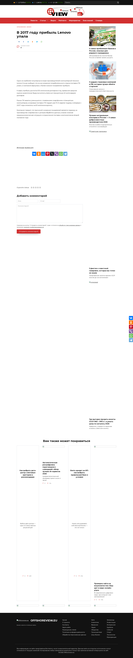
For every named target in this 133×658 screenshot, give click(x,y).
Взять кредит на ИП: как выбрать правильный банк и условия (79, 473)
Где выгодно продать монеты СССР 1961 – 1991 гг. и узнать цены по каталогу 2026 (102, 421)
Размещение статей (69, 630)
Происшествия (96, 632)
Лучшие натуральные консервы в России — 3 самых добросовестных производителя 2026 (102, 118)
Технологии (111, 635)
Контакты (65, 625)
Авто (93, 620)
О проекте (66, 622)
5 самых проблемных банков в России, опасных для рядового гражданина (102, 51)
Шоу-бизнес (95, 635)
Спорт (109, 632)
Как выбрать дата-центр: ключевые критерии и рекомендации (28, 473)
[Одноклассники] (39, 154)
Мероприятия (74, 20)
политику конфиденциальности (34, 227)
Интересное (111, 625)
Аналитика (95, 622)
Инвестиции (111, 622)
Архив (64, 620)
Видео (53, 20)
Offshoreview (21, 27)
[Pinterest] (48, 154)
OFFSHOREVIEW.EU (44, 620)
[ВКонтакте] (34, 154)
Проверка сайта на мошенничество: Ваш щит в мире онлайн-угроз (103, 587)
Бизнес (29, 27)
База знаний (88, 20)
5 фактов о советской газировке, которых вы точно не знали (102, 270)
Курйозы (110, 627)
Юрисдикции (111, 637)
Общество (95, 630)
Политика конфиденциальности (73, 632)
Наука (93, 627)
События (110, 630)
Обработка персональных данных (74, 635)
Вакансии (94, 625)
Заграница (110, 620)
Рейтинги (62, 20)
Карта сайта (66, 627)
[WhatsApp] (61, 154)
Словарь (99, 20)
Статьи (43, 20)
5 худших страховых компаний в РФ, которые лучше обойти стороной (102, 84)
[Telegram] (65, 154)
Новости (34, 20)
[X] (52, 154)
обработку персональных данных (69, 225)
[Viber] (56, 154)
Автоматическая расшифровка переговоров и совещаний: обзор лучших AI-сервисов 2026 (51, 468)
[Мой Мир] (43, 154)
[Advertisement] (50, 67)
